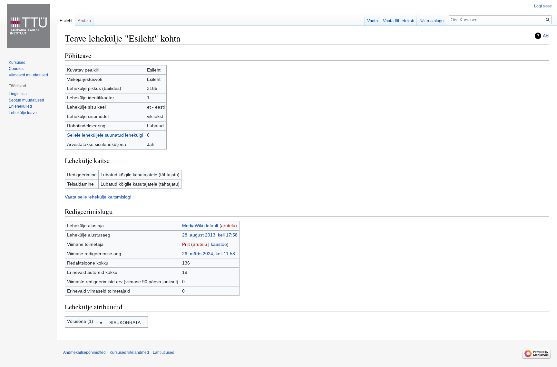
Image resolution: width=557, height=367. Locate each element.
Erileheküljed (20, 106)
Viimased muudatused (28, 75)
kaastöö (219, 244)
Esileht (66, 20)
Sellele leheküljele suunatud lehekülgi (105, 135)
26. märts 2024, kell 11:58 (208, 253)
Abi (546, 35)
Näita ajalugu (431, 20)
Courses (16, 68)
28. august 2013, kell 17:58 (210, 234)
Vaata (372, 20)
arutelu (228, 225)
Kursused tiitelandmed (129, 352)
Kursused (17, 62)
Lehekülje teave (23, 113)
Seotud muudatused (26, 100)
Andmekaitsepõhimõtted (84, 352)
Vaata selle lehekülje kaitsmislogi (98, 196)
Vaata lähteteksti (398, 20)
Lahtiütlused (163, 352)
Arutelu (84, 20)
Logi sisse (543, 6)
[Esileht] (28, 26)
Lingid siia (18, 94)
